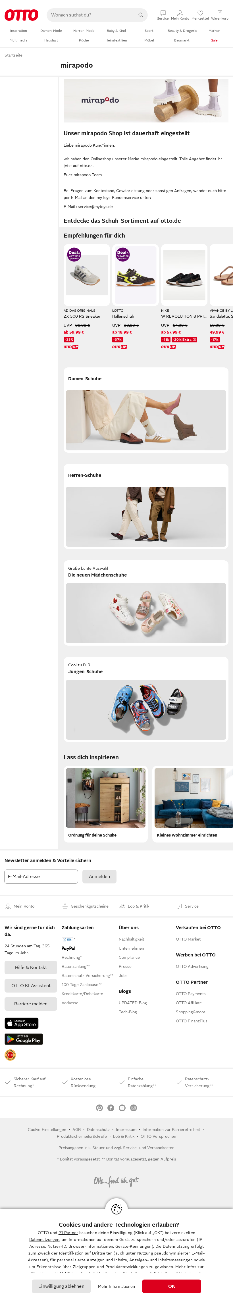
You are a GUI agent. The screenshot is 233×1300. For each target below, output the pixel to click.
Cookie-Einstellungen (47, 1129)
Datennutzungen (44, 1239)
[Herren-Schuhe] (146, 506)
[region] (116, 1254)
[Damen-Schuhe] (146, 410)
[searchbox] (90, 15)
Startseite (13, 55)
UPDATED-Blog (133, 1003)
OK (171, 1286)
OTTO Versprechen (158, 1136)
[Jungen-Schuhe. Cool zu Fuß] (146, 699)
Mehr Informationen (116, 1286)
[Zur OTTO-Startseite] (21, 15)
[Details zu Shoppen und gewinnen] (74, 254)
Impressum (126, 1129)
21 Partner (68, 1232)
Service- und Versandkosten (148, 1147)
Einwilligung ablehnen (61, 1286)
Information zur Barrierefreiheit (171, 1129)
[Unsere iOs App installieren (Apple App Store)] (22, 1023)
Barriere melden (30, 1003)
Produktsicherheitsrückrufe (82, 1136)
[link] (10, 1055)
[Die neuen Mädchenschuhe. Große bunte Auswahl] (146, 603)
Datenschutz (98, 1129)
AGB (76, 1129)
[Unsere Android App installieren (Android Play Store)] (24, 1039)
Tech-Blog (128, 1012)
